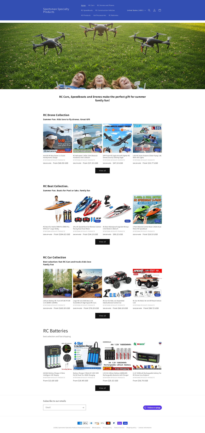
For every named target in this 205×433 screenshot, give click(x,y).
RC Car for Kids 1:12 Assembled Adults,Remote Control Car (113, 302)
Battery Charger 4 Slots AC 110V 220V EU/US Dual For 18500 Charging (86, 374)
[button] (149, 10)
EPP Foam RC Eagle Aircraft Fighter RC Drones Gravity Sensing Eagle (116, 157)
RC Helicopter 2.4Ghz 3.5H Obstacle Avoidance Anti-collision (85, 157)
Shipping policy (131, 427)
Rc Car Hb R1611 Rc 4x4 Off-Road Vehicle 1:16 (147, 302)
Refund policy (96, 427)
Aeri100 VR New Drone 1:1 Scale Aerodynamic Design (54, 157)
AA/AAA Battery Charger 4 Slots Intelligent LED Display (54, 374)
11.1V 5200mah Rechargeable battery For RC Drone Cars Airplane (147, 374)
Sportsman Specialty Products (67, 427)
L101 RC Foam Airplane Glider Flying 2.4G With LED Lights (147, 157)
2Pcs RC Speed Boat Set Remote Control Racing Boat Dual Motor (87, 228)
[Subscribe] (83, 407)
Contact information (145, 427)
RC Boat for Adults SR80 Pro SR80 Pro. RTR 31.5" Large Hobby (56, 228)
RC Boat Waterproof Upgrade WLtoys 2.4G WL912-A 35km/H (116, 228)
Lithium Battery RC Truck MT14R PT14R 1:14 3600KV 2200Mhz (56, 302)
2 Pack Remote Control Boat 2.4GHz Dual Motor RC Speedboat (147, 228)
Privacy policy (107, 427)
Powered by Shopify (84, 427)
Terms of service (119, 427)
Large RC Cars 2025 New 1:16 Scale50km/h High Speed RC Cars (84, 302)
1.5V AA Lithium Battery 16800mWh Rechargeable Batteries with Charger (115, 374)
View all (102, 170)
